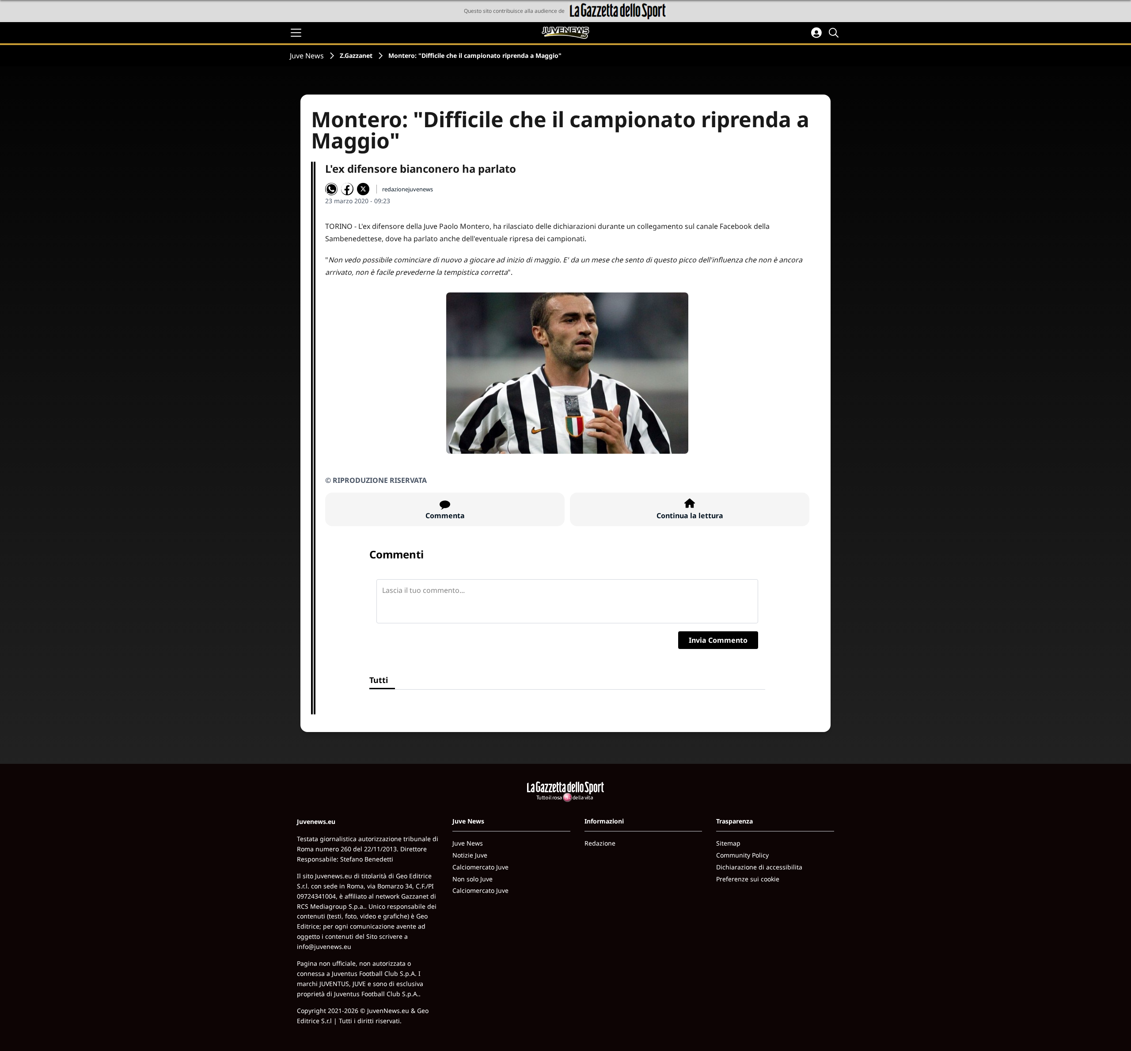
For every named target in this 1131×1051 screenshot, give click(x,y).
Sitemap (728, 843)
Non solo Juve (472, 879)
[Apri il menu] (296, 33)
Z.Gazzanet (356, 55)
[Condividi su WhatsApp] (331, 189)
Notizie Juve (469, 855)
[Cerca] (835, 33)
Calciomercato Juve (480, 867)
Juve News (307, 56)
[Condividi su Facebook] (347, 189)
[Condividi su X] (363, 189)
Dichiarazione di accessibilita (759, 867)
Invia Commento (718, 640)
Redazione (599, 843)
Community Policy (742, 855)
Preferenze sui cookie (747, 879)
